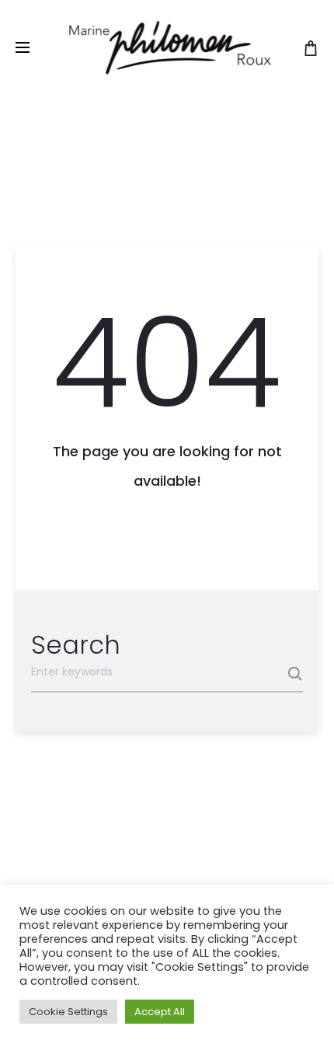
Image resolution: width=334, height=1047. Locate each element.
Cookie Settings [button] (68, 1011)
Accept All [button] (159, 1011)
